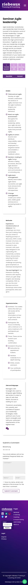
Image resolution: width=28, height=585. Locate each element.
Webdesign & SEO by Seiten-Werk (14, 582)
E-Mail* (4, 522)
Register (7, 527)
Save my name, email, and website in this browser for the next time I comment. (13, 484)
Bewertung (7, 447)
